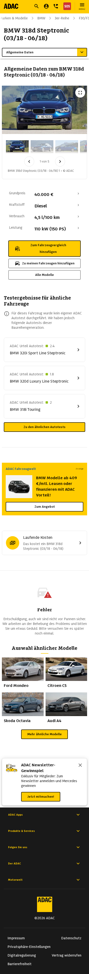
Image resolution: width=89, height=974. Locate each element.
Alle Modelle (44, 275)
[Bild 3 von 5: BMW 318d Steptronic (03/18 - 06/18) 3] (66, 147)
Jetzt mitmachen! (40, 797)
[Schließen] (80, 765)
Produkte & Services (21, 831)
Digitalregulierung (22, 955)
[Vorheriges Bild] (29, 161)
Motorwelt (15, 879)
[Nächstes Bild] (60, 161)
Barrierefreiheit (20, 964)
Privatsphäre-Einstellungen (29, 947)
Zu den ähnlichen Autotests (44, 427)
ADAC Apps (15, 814)
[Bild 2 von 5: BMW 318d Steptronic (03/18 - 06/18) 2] (42, 147)
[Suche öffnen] (36, 6)
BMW (41, 18)
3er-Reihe (62, 18)
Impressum (16, 938)
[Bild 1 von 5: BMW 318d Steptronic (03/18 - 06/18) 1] (17, 147)
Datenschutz (71, 938)
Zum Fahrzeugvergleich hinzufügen (48, 248)
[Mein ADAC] (46, 6)
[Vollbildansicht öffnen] (80, 93)
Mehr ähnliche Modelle (44, 734)
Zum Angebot (44, 507)
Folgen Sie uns (17, 847)
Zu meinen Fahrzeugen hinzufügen (48, 263)
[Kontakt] (56, 6)
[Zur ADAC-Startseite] (11, 6)
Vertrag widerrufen (66, 955)
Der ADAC (14, 863)
